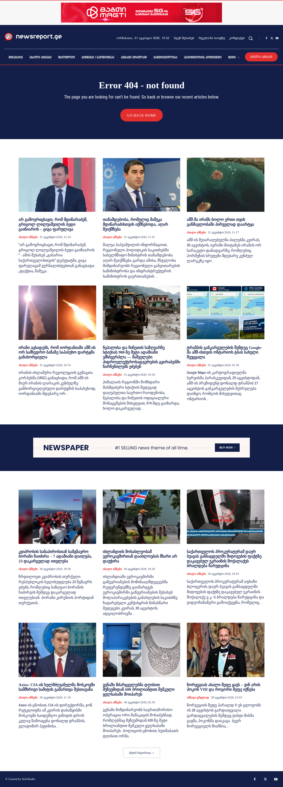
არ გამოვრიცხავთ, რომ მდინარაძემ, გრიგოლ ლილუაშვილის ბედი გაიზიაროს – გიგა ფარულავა (53, 224)
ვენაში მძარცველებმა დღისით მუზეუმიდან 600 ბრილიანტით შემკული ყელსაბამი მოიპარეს (138, 689)
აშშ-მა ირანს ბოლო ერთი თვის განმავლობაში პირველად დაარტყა (220, 222)
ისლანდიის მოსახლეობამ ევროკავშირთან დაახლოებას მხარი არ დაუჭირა (140, 556)
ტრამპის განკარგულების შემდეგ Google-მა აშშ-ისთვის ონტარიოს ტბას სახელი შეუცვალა (224, 352)
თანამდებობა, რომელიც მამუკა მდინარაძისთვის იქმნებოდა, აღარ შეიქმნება (135, 224)
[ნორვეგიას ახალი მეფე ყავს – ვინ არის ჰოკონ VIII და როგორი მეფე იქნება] (225, 650)
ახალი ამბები (28, 237)
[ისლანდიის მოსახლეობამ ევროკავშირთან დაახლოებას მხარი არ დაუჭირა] (141, 517)
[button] (250, 38)
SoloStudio (28, 779)
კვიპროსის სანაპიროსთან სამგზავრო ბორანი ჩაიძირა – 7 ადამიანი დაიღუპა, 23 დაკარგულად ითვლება (55, 556)
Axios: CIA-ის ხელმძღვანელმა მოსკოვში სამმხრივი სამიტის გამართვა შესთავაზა (57, 687)
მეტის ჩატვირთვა (140, 752)
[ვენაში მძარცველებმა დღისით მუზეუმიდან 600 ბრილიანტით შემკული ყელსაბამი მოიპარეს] (141, 650)
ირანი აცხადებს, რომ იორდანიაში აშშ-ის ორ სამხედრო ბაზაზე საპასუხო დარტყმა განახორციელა (57, 352)
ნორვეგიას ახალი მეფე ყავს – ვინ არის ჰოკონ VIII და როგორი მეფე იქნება (223, 687)
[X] (271, 38)
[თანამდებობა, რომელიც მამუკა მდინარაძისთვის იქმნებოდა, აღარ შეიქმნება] (141, 185)
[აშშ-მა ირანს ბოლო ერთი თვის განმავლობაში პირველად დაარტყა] (225, 185)
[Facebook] (266, 38)
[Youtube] (277, 38)
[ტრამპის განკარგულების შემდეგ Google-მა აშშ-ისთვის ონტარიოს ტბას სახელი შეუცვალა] (225, 313)
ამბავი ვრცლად (198, 697)
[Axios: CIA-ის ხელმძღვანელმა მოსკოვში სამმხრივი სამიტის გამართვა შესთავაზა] (57, 650)
